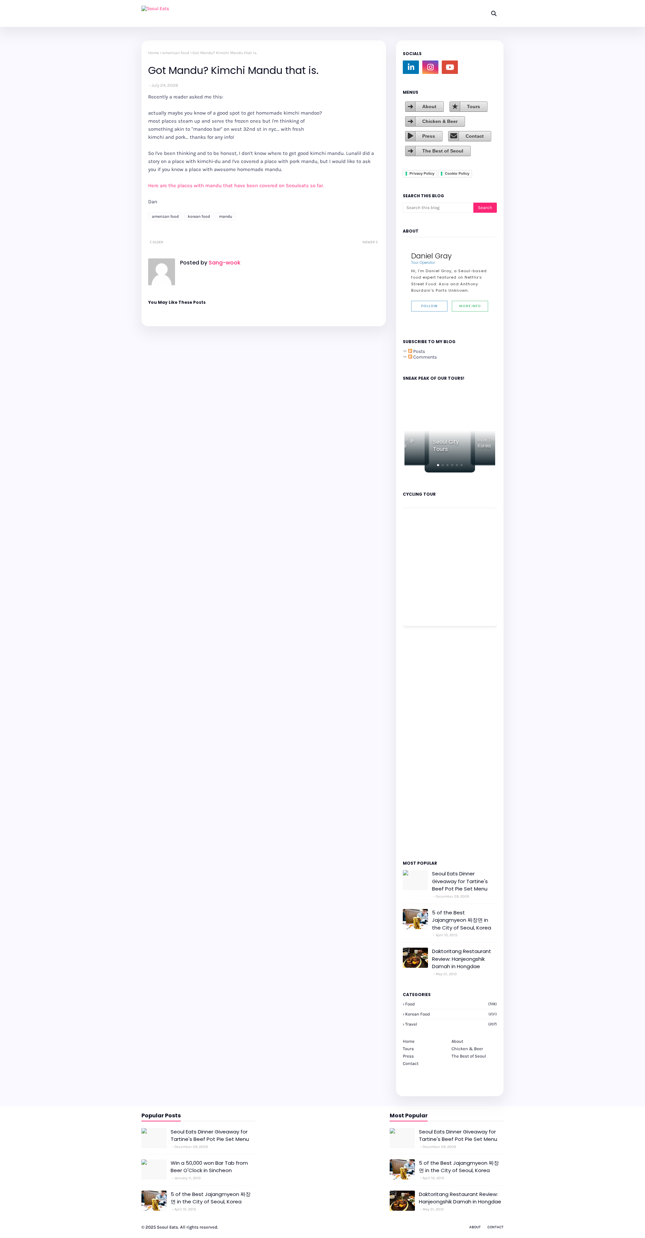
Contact (475, 136)
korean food (199, 216)
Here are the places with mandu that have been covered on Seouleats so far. (236, 185)
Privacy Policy (422, 173)
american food (175, 52)
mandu (225, 216)
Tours (473, 106)
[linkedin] (411, 67)
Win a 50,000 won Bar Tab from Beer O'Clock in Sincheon (209, 1166)
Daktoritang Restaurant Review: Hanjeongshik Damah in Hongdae (461, 959)
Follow (429, 306)
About (429, 106)
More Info (470, 306)
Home (153, 52)
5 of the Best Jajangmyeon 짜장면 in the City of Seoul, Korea (461, 920)
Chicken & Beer (440, 121)
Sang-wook (224, 262)
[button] (438, 465)
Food (451, 1003)
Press (428, 136)
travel (451, 1024)
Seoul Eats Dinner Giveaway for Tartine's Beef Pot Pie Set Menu (460, 881)
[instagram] (430, 67)
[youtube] (450, 67)
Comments (424, 357)
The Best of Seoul (442, 151)
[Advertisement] (423, 742)
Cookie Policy (457, 173)
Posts (418, 351)
